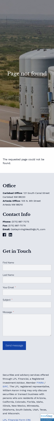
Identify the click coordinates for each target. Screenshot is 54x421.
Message (18, 312)
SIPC (5, 386)
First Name (8, 262)
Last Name (8, 275)
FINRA (40, 382)
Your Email (19, 287)
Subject (17, 299)
